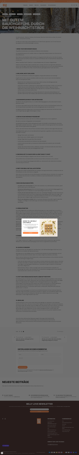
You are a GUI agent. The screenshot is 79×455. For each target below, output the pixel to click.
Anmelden (30, 232)
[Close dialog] (56, 219)
